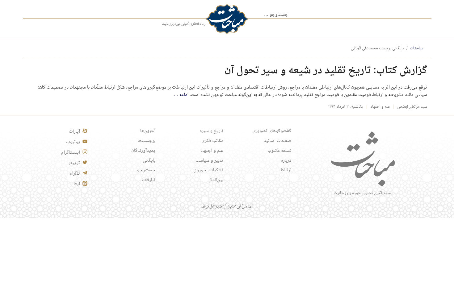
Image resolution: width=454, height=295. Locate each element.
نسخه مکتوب (279, 151)
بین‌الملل (215, 180)
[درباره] (183, 23)
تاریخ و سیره (211, 131)
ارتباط (285, 170)
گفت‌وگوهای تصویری (272, 131)
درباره (286, 161)
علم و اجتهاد (380, 106)
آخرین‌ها (147, 131)
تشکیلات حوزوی (208, 170)
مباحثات (416, 48)
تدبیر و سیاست (209, 161)
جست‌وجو (146, 170)
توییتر (74, 163)
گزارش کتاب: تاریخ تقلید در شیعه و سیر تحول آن (326, 71)
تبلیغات (148, 180)
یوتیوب (73, 142)
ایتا (77, 184)
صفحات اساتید (277, 141)
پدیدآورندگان (143, 151)
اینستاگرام (70, 153)
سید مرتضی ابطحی (412, 106)
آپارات (74, 132)
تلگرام (74, 174)
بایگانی (149, 161)
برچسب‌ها (146, 141)
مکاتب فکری (212, 141)
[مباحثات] (227, 19)
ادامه (181, 95)
